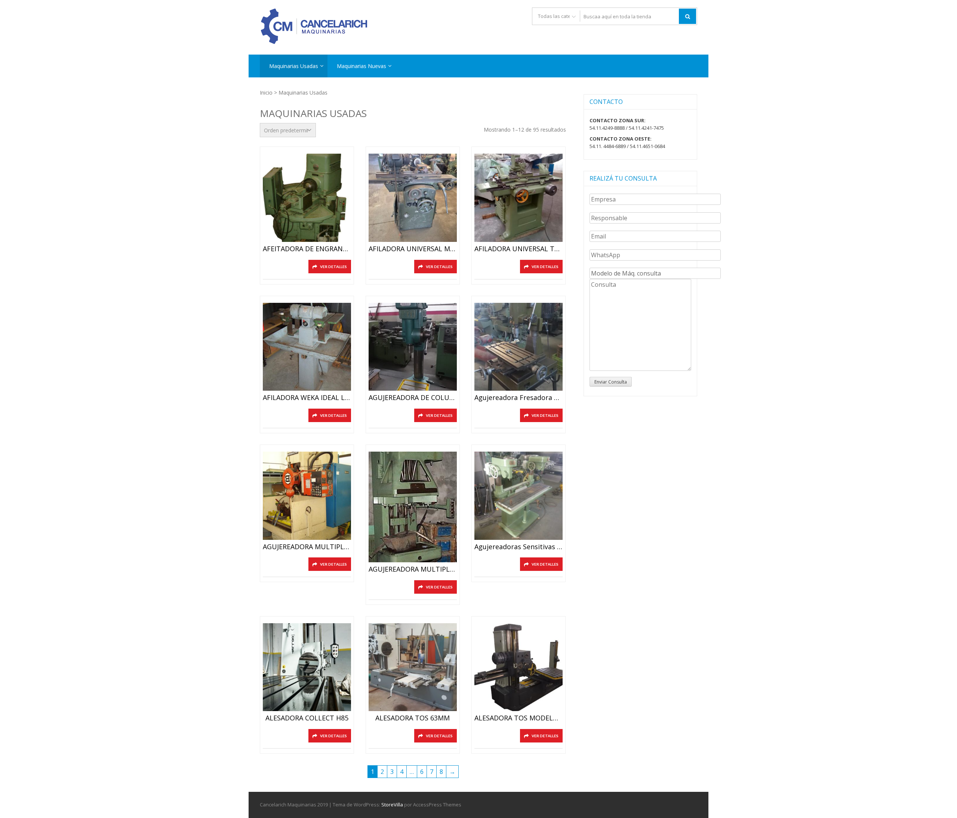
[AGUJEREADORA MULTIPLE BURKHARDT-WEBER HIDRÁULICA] (413, 507)
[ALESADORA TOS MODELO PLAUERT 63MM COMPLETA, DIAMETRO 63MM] (518, 667)
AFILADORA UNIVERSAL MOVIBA (413, 249)
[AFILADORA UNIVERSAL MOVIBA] (413, 198)
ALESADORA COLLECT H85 (306, 718)
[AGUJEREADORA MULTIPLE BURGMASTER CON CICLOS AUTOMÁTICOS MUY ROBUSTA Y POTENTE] (307, 496)
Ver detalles (333, 266)
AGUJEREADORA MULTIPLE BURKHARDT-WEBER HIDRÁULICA (413, 569)
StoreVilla (392, 804)
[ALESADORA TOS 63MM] (413, 667)
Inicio (266, 92)
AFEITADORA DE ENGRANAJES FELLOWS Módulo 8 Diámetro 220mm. (307, 249)
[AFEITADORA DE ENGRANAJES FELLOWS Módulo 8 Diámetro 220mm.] (307, 198)
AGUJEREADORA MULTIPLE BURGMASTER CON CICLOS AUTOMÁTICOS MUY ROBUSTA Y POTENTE (307, 547)
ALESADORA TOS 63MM (412, 718)
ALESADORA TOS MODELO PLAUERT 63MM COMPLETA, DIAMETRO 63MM (518, 718)
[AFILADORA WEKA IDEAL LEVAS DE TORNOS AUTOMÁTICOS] (307, 347)
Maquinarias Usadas (293, 66)
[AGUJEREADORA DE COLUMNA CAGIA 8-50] (413, 347)
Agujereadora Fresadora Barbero (518, 398)
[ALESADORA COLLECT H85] (307, 667)
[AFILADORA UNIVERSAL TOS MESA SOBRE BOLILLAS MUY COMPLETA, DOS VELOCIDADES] (518, 198)
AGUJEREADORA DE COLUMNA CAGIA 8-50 (413, 398)
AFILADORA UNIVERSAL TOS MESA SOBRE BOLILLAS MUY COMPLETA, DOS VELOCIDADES (518, 249)
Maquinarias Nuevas (361, 66)
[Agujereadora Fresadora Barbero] (518, 347)
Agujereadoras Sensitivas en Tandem (518, 547)
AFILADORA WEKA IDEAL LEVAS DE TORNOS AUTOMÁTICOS (307, 398)
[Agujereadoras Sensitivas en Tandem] (518, 496)
